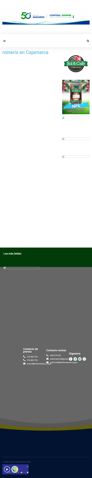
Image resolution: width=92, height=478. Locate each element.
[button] (4, 41)
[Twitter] (75, 359)
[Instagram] (84, 359)
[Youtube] (79, 359)
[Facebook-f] (70, 359)
